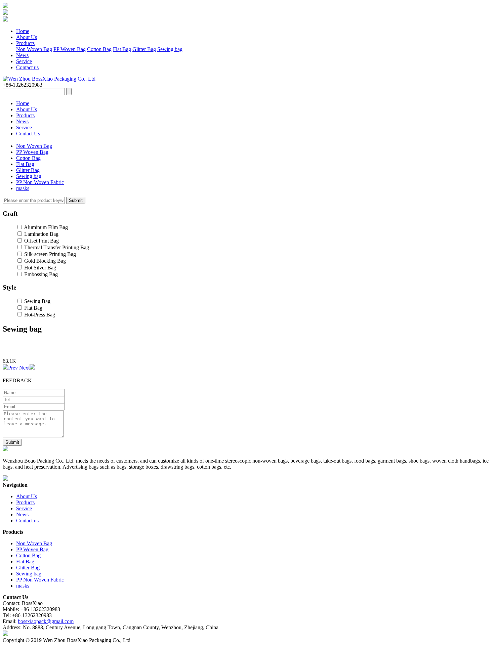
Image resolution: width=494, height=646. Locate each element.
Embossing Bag (41, 274)
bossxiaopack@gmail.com (46, 621)
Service (24, 61)
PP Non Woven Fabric (40, 182)
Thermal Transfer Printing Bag (56, 247)
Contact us (27, 67)
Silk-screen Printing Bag (50, 254)
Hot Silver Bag (40, 267)
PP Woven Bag (69, 49)
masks (22, 188)
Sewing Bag (37, 301)
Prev (13, 368)
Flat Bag (122, 49)
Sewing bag (169, 49)
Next (24, 368)
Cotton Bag (99, 49)
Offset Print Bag (41, 241)
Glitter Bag (144, 49)
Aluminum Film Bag (46, 227)
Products (25, 43)
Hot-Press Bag (39, 314)
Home (22, 31)
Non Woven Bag (34, 49)
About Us (26, 37)
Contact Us (28, 133)
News (22, 55)
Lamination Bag (41, 234)
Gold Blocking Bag (45, 261)
